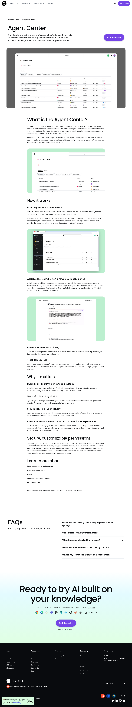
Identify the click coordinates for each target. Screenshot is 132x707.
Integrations (10, 662)
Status (57, 659)
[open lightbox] (66, 78)
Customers (34, 659)
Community (35, 668)
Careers (82, 656)
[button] (14, 3)
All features (10, 665)
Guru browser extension (36, 470)
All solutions (10, 668)
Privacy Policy (17, 703)
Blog (32, 671)
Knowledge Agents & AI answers (40, 466)
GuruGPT (30, 474)
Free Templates (85, 674)
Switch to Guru (85, 671)
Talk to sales (124, 3)
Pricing (50, 3)
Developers (35, 665)
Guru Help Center (61, 656)
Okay (30, 701)
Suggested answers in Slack (38, 478)
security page (65, 453)
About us (83, 659)
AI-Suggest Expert (34, 482)
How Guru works (12, 659)
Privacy (37, 698)
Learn (33, 656)
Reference (34, 662)
